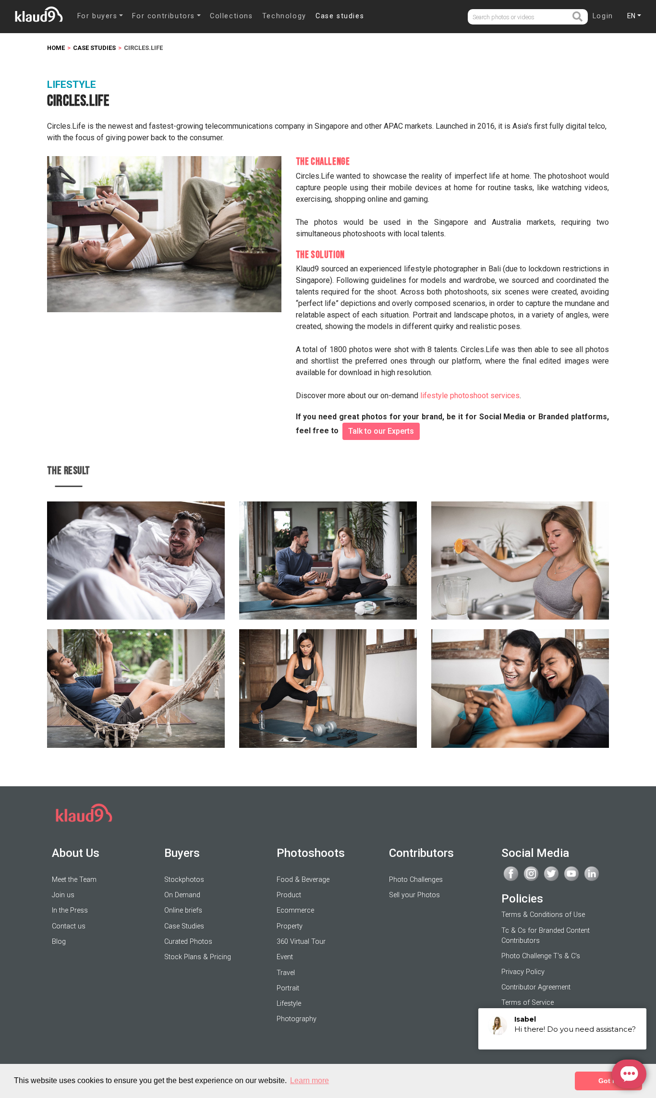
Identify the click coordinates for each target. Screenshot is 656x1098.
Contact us (68, 926)
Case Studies (184, 926)
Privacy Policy (523, 972)
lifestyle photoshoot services (470, 395)
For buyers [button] (97, 16)
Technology (284, 16)
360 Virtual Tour (301, 942)
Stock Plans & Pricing (197, 957)
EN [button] (631, 16)
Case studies (340, 16)
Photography (296, 1019)
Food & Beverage (303, 880)
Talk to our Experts (381, 431)
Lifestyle (289, 1004)
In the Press (70, 910)
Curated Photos (188, 942)
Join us (63, 895)
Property (290, 926)
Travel (286, 973)
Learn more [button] (309, 1080)
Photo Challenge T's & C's (540, 956)
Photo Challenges (416, 880)
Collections (231, 16)
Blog (59, 942)
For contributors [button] (163, 16)
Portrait (288, 988)
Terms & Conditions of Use (543, 915)
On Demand (182, 895)
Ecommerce (295, 910)
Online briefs (183, 910)
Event (285, 957)
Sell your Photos (414, 895)
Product (289, 895)
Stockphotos (184, 880)
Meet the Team (74, 880)
